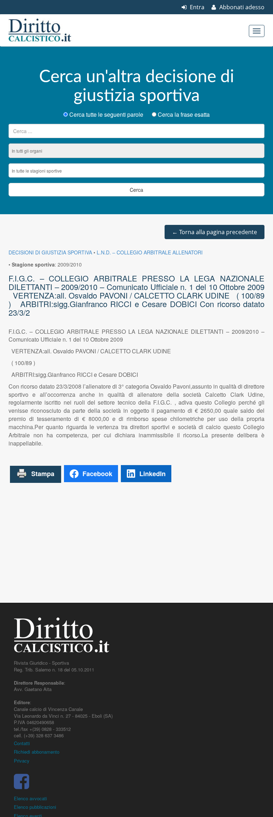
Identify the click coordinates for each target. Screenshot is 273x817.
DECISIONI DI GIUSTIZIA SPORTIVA (50, 252)
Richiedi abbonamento (36, 751)
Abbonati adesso (241, 7)
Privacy (22, 760)
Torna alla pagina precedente (214, 232)
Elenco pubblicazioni (35, 806)
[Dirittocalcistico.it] (49, 30)
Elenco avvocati (30, 798)
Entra (196, 7)
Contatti (22, 743)
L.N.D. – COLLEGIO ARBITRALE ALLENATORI (150, 252)
